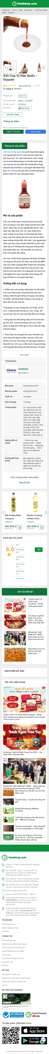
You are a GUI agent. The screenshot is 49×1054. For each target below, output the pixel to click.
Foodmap (19, 1051)
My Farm (5, 965)
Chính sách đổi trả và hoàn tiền (14, 982)
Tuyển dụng (6, 955)
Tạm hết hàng (12, 115)
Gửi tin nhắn (35, 132)
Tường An (8, 522)
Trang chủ (6, 10)
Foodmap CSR (7, 962)
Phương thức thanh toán (11, 974)
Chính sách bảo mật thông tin (13, 947)
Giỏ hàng (5, 931)
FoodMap (13, 170)
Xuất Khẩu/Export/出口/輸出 (13, 951)
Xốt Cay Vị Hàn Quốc (12, 152)
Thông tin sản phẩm (14, 146)
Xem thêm (22, 373)
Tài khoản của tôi (8, 924)
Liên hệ (4, 985)
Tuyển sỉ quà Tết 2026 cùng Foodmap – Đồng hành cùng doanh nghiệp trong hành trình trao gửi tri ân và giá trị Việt (24, 717)
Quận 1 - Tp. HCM (25, 101)
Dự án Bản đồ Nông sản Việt (12, 958)
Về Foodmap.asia (9, 940)
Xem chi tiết (24, 482)
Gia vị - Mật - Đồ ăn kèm (22, 10)
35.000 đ (22, 104)
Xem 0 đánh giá (25, 86)
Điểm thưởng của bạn (10, 928)
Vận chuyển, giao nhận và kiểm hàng (16, 978)
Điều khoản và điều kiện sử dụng (14, 944)
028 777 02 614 (13, 132)
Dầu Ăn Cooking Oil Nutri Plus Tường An (34, 518)
